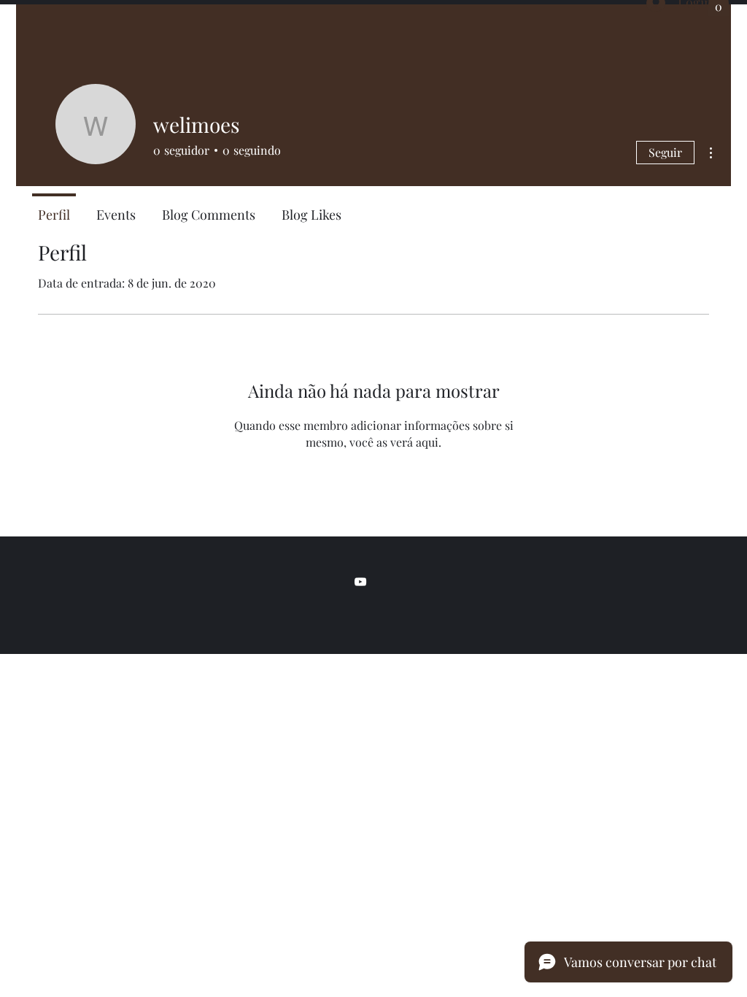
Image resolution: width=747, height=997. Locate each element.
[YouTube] (360, 581)
